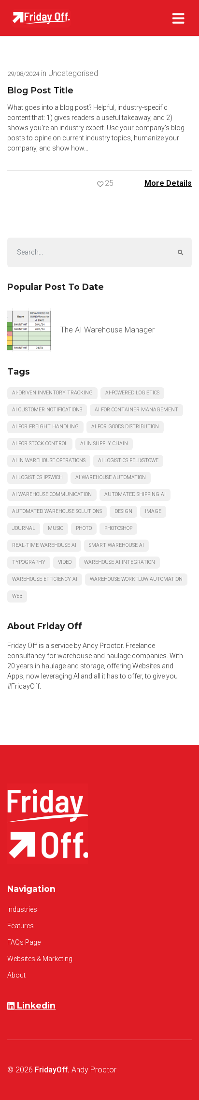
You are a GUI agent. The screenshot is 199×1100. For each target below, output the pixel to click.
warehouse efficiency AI (44, 579)
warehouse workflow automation (136, 579)
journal (23, 528)
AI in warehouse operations (48, 460)
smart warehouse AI (116, 545)
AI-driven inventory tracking (52, 393)
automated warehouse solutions (57, 511)
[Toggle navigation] (180, 18)
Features (20, 926)
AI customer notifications (47, 410)
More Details (168, 183)
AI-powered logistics (132, 393)
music (55, 528)
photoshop (118, 528)
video (64, 562)
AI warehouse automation (110, 477)
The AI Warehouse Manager (107, 329)
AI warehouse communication (52, 494)
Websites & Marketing (39, 959)
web (17, 596)
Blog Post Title (40, 90)
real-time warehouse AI (44, 545)
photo (84, 528)
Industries (22, 909)
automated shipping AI (135, 494)
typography (28, 562)
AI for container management (136, 410)
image (153, 511)
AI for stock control (40, 443)
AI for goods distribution (125, 426)
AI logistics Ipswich (37, 477)
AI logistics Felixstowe (128, 460)
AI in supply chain (104, 443)
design (123, 511)
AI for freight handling (45, 426)
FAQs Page (24, 942)
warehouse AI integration (119, 562)
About (16, 975)
